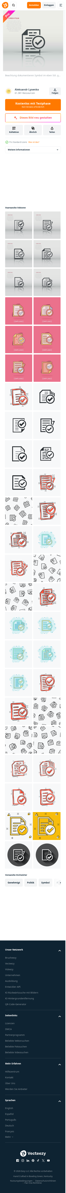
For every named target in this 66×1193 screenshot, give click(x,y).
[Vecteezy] (5, 5)
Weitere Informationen (19, 149)
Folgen (55, 93)
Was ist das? (33, 142)
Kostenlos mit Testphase (33, 104)
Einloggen (49, 5)
